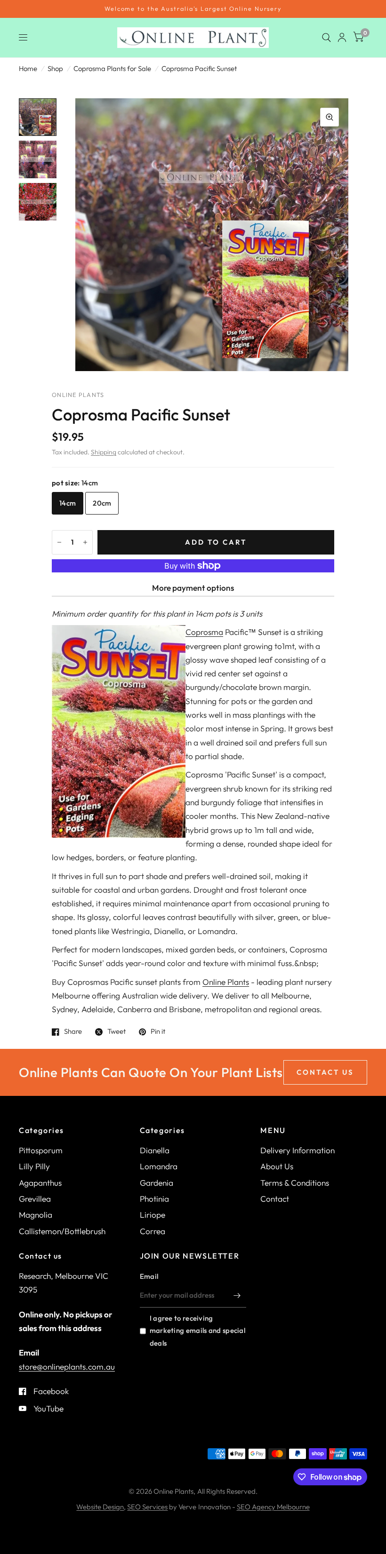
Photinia (154, 1199)
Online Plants (225, 982)
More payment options (193, 588)
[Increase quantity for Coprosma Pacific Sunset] (85, 542)
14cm (67, 503)
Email (149, 1276)
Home (28, 68)
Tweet (116, 1032)
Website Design (100, 1506)
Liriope (152, 1215)
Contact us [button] (325, 1072)
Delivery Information (297, 1150)
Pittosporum (41, 1150)
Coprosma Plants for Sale (112, 68)
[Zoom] (329, 117)
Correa (152, 1231)
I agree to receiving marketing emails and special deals (197, 1330)
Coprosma (204, 632)
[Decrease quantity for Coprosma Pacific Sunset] (59, 542)
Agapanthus (40, 1183)
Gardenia (156, 1183)
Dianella (154, 1150)
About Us (276, 1166)
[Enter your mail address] (236, 1295)
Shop (55, 68)
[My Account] (342, 37)
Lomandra (158, 1166)
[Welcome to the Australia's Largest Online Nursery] (193, 9)
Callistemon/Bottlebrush (62, 1231)
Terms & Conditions (294, 1183)
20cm (102, 503)
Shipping (103, 452)
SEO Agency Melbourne (273, 1506)
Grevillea (35, 1199)
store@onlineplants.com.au (67, 1367)
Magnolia (35, 1215)
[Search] (326, 37)
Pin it (158, 1032)
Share (73, 1032)
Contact (274, 1199)
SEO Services (147, 1506)
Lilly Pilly (34, 1166)
